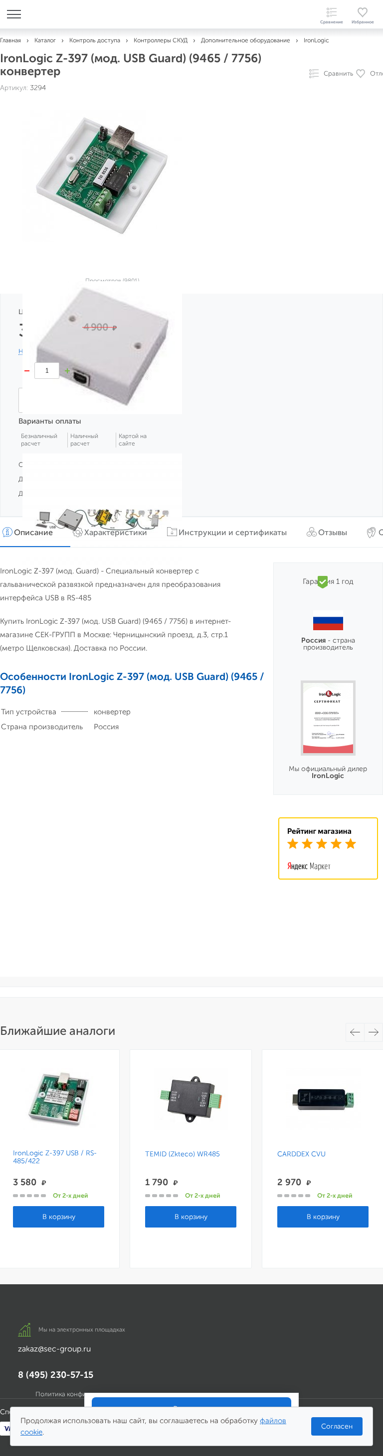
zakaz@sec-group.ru (54, 1348)
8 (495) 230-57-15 (55, 1374)
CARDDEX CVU (301, 1154)
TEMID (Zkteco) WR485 (182, 1154)
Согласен (337, 1426)
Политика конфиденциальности (84, 1394)
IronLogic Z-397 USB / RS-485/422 (55, 1157)
